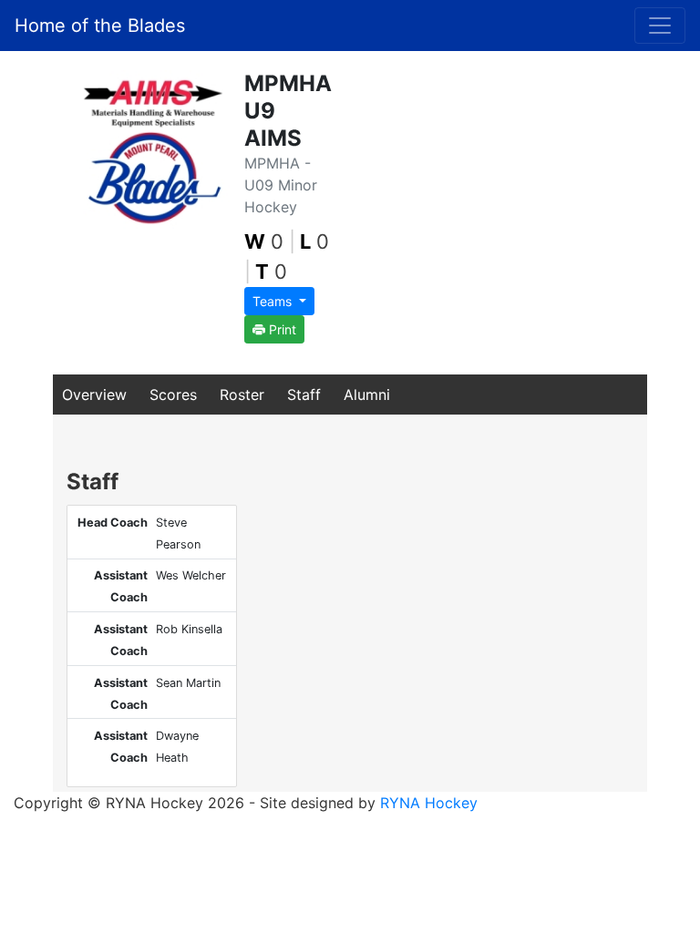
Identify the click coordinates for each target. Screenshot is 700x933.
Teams (273, 301)
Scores (173, 394)
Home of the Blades (100, 25)
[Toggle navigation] (659, 25)
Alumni (367, 394)
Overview (94, 394)
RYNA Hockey (429, 803)
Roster (242, 394)
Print (280, 329)
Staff (304, 394)
